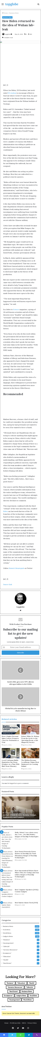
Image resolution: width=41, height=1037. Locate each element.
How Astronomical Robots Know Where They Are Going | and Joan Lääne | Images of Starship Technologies (27, 874)
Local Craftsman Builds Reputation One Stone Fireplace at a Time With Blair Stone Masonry (10, 763)
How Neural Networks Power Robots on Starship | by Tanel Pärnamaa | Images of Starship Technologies (26, 855)
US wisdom (11, 93)
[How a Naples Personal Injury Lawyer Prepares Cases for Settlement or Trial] (11, 729)
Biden (5, 511)
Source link (7, 584)
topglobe (7, 34)
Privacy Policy (32, 1023)
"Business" (6, 940)
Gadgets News (8, 936)
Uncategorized (8, 943)
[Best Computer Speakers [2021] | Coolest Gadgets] (7, 894)
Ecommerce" (7, 953)
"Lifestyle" (6, 946)
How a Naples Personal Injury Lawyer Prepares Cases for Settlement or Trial (10, 739)
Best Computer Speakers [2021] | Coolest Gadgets (26, 891)
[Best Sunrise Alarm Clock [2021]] (7, 907)
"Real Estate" (7, 963)
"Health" (6, 960)
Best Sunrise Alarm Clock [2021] (26, 903)
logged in (13, 783)
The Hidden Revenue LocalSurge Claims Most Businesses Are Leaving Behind (30, 763)
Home (5, 13)
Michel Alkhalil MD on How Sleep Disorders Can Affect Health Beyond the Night (19, 815)
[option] (20, 808)
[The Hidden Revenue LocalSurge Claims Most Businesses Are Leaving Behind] (30, 753)
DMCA (24, 1023)
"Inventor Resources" (10, 950)
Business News (14, 13)
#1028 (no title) (15, 1023)
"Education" (7, 956)
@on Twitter (7, 1006)
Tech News (6, 930)
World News (7, 933)
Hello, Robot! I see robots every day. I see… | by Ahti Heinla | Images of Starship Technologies (26, 835)
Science (16, 309)
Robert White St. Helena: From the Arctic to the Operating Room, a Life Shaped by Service (30, 739)
